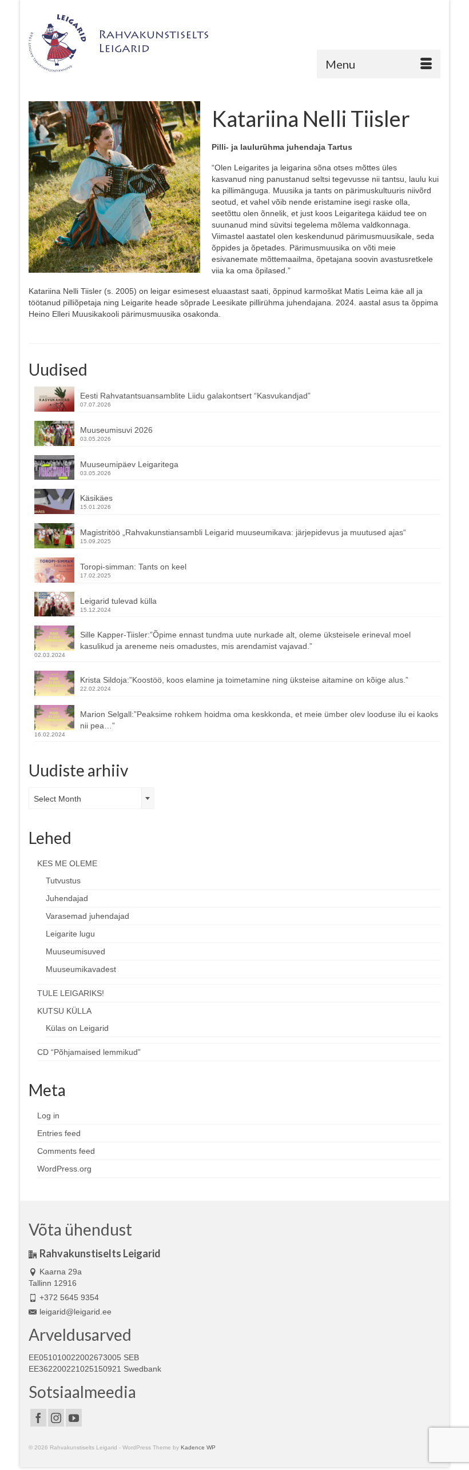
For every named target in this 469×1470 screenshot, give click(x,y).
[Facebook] (38, 1418)
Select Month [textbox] (57, 798)
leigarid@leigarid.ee (75, 1311)
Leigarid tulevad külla (118, 600)
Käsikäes (96, 498)
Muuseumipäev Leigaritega (129, 464)
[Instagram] (56, 1418)
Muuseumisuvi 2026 (116, 430)
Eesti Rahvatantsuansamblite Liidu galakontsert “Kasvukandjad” (195, 395)
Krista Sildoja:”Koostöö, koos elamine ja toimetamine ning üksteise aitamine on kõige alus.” (244, 679)
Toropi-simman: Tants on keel (133, 566)
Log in (48, 1115)
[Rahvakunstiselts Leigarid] (234, 43)
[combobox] (91, 798)
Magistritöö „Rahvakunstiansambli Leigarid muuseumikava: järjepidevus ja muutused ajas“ (243, 532)
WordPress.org (64, 1168)
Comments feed (66, 1151)
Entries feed (59, 1133)
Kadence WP (198, 1447)
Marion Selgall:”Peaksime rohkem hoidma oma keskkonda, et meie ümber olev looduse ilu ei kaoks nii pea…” (259, 720)
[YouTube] (74, 1418)
